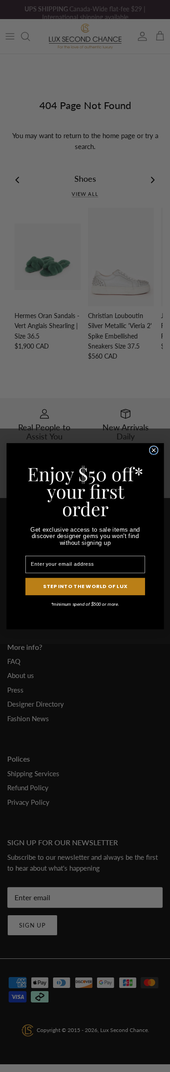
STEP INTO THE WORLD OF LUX (85, 586)
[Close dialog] (153, 450)
